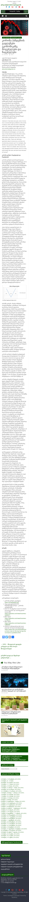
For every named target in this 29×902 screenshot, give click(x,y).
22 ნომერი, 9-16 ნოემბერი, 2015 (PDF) (11, 779)
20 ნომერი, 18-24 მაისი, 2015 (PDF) (10, 782)
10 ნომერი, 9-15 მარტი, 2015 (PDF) (10, 798)
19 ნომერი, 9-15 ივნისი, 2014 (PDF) (10, 837)
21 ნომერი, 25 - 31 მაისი (7, 781)
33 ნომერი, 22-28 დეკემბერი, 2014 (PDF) (11, 815)
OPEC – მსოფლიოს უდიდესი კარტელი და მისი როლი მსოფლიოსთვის (11, 646)
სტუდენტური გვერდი (16, 37)
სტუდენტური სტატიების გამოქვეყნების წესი (12, 864)
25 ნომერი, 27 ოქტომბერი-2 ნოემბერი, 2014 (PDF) (14, 829)
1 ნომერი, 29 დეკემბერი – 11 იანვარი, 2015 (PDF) (13, 813)
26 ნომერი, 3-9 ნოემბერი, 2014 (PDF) (10, 827)
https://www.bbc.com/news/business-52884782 (15, 624)
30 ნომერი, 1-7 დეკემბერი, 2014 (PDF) (11, 820)
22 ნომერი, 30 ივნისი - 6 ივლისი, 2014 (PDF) (12, 832)
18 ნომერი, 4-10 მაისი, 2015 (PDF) (9, 786)
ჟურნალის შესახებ (5, 859)
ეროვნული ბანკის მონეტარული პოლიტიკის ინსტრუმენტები (12, 667)
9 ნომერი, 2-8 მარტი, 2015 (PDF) (9, 799)
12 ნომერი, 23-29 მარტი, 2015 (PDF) (10, 794)
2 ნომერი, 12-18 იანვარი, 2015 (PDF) (10, 811)
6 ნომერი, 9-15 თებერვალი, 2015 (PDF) (11, 805)
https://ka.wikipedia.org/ (12, 602)
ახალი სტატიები (6, 37)
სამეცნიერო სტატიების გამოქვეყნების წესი (12, 866)
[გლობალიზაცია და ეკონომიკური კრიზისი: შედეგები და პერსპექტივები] (14, 674)
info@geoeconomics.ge (10, 882)
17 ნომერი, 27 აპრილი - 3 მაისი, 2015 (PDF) (12, 787)
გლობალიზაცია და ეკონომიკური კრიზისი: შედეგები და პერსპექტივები (14, 690)
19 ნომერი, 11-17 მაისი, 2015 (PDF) (10, 784)
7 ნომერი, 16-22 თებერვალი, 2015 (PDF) (11, 803)
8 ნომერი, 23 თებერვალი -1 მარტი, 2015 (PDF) (13, 801)
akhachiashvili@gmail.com (8, 69)
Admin (12, 54)
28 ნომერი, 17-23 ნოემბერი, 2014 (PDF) (11, 823)
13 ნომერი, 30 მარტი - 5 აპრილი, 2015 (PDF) (12, 792)
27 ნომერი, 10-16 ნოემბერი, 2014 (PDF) (11, 825)
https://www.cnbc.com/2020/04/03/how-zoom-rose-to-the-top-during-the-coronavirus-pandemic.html (15, 631)
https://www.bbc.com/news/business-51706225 (15, 619)
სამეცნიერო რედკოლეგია (7, 861)
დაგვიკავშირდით (5, 869)
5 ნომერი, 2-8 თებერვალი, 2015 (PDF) (11, 806)
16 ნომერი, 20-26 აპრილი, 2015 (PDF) (10, 789)
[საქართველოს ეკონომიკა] (2, 16)
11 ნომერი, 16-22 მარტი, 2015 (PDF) (10, 796)
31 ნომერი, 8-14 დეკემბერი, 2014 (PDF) (11, 818)
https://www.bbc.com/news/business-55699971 (15, 614)
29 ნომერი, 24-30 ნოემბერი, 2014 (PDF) (11, 822)
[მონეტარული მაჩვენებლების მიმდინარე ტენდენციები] (14, 697)
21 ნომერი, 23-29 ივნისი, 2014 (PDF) (10, 834)
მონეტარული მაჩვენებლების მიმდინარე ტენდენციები (11, 712)
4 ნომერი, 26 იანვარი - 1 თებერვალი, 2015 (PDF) (13, 808)
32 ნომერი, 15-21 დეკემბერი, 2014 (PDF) (11, 817)
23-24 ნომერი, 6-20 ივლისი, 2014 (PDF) (11, 830)
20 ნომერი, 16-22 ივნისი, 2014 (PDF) (10, 835)
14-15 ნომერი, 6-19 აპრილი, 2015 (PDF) (11, 791)
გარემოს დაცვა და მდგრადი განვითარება (10, 657)
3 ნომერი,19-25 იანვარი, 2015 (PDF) (10, 810)
